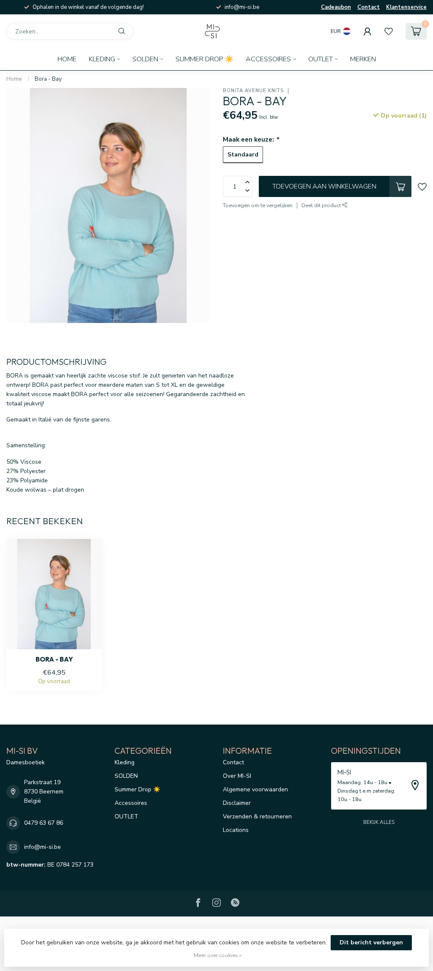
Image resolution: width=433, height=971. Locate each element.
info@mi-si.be (42, 847)
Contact (368, 7)
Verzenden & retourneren (257, 816)
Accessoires (268, 59)
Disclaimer (237, 803)
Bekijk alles (379, 822)
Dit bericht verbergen (371, 942)
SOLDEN (145, 59)
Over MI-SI (237, 776)
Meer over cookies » (217, 955)
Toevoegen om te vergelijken (258, 205)
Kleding (102, 59)
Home (67, 59)
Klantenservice (406, 7)
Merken (363, 59)
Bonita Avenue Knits (253, 90)
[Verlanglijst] (388, 31)
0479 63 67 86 (43, 823)
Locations (236, 830)
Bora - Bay (48, 79)
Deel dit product (321, 205)
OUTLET (320, 59)
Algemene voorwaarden (255, 789)
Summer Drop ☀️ (204, 59)
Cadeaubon (336, 7)
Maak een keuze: (251, 139)
